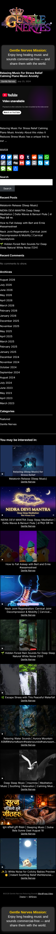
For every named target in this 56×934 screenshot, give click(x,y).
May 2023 (6, 393)
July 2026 (6, 284)
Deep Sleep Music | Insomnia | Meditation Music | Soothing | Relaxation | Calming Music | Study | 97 (28, 786)
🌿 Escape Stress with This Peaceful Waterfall (28, 697)
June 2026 (6, 289)
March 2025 (7, 341)
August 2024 (7, 377)
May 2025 (6, 331)
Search (4, 176)
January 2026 (8, 315)
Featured (5, 419)
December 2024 (9, 357)
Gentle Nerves (8, 81)
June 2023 (6, 387)
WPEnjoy (33, 897)
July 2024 (6, 382)
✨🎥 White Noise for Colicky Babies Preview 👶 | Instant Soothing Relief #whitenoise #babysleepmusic (28, 875)
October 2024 (8, 367)
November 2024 (9, 362)
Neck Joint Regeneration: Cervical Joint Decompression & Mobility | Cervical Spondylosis (23, 235)
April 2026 (6, 300)
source (4, 149)
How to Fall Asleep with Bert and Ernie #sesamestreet (28, 566)
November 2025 (9, 326)
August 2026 (7, 279)
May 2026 (6, 295)
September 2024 (10, 372)
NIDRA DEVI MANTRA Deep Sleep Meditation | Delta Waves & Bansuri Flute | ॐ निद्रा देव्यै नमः (26, 214)
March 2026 (7, 305)
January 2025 (8, 351)
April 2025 (6, 336)
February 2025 (8, 346)
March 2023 (7, 403)
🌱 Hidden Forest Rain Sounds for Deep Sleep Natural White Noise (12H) (28, 654)
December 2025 (9, 320)
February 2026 (8, 310)
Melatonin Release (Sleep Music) (19, 205)
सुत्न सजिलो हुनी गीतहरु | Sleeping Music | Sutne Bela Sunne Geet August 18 (28, 829)
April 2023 (6, 398)
